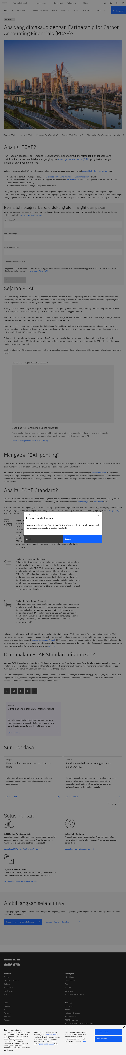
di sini (83, 1041)
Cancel (28, 539)
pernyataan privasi (46, 1044)
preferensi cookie (51, 1034)
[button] (124, 1027)
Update (68, 539)
